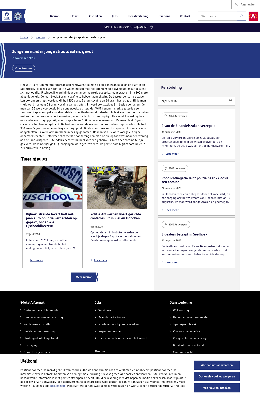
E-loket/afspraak (32, 302)
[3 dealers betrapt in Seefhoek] (196, 243)
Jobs (115, 16)
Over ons (164, 16)
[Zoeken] (241, 16)
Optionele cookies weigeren (217, 376)
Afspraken (95, 16)
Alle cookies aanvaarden (217, 365)
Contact (185, 16)
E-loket (74, 16)
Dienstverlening (138, 16)
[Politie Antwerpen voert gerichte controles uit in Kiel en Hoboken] (117, 217)
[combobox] (222, 16)
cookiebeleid (57, 385)
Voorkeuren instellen (217, 387)
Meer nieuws (84, 277)
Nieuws (55, 16)
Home (24, 37)
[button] (230, 101)
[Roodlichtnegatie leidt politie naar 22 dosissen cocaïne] (196, 188)
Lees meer (36, 260)
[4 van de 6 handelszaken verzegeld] (196, 134)
